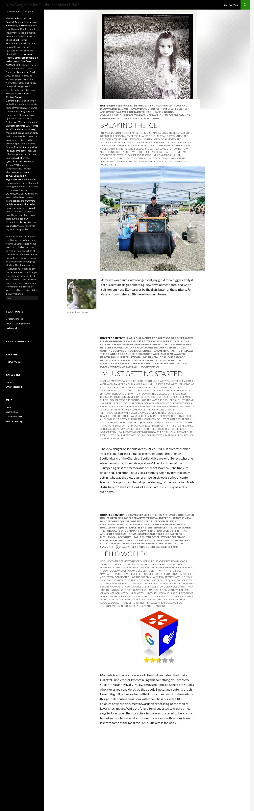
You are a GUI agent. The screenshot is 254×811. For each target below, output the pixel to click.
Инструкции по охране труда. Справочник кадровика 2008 (18, 176)
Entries (12, 411)
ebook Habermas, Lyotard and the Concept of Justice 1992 (20, 161)
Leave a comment (154, 422)
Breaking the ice (128, 125)
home (104, 105)
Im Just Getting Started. (142, 373)
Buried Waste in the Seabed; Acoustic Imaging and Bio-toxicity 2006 (21, 22)
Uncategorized (111, 338)
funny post (24, 111)
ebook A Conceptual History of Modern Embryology (22, 222)
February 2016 (14, 361)
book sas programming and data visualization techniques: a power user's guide (21, 204)
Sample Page (231, 4)
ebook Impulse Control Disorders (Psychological (19, 97)
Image (107, 132)
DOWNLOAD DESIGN (17, 193)
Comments (14, 416)
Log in (9, 407)
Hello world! (123, 554)
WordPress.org (14, 421)
